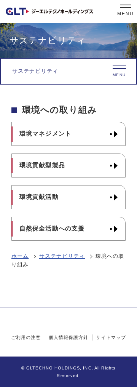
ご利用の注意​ (26, 337)
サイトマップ (111, 337)
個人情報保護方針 (69, 337)
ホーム (20, 256)
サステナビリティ (62, 256)
